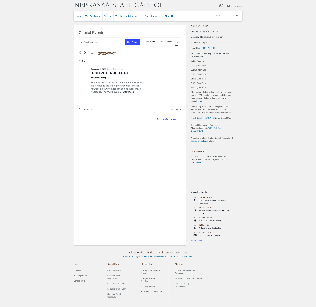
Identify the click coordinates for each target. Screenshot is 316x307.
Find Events (132, 42)
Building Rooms (148, 286)
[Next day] (84, 52)
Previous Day (87, 109)
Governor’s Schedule (116, 284)
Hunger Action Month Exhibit (109, 72)
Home (78, 16)
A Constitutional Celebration (210, 228)
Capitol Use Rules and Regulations (185, 271)
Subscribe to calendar (166, 119)
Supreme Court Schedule (114, 295)
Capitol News (151, 16)
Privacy (135, 257)
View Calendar (196, 240)
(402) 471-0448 (208, 48)
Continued (128, 91)
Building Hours (80, 276)
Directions (78, 270)
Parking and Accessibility (153, 257)
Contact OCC (197, 131)
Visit (106, 16)
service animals (198, 141)
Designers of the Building (148, 279)
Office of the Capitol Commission (183, 285)
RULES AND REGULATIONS (204, 118)
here (202, 101)
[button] (237, 15)
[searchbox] (227, 15)
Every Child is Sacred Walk (209, 235)
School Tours (79, 281)
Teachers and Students (126, 16)
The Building (91, 16)
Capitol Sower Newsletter (113, 277)
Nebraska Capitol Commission (188, 278)
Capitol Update (114, 270)
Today (92, 53)
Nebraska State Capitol (119, 4)
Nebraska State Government (180, 257)
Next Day (174, 109)
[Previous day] (80, 52)
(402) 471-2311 (214, 128)
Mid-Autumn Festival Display (210, 220)
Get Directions (197, 163)
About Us (169, 16)
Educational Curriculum (151, 292)
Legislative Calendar (116, 289)
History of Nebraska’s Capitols (150, 271)
